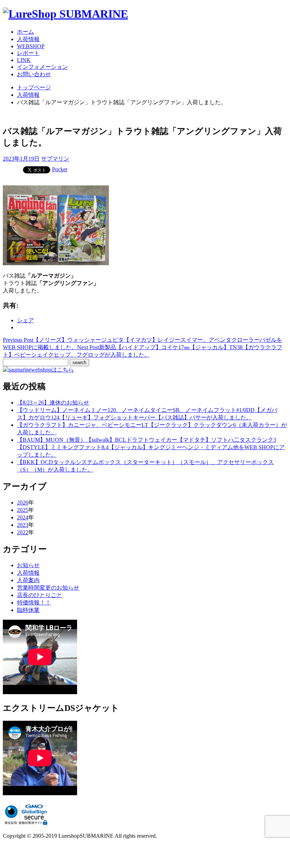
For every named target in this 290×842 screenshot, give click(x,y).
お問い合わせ (34, 74)
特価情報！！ (34, 603)
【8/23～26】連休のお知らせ (53, 403)
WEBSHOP (31, 46)
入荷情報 (28, 39)
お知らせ (28, 565)
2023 (22, 525)
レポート (28, 53)
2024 (22, 517)
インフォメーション (42, 67)
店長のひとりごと (39, 595)
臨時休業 (28, 610)
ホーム (25, 32)
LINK (24, 60)
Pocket (59, 169)
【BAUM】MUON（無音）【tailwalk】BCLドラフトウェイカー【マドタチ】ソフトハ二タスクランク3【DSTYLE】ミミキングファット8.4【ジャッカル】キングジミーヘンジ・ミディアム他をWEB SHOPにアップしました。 (151, 447)
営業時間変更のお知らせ (48, 588)
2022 (22, 532)
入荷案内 (28, 580)
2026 (22, 503)
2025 (22, 510)
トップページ (34, 87)
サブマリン (55, 159)
